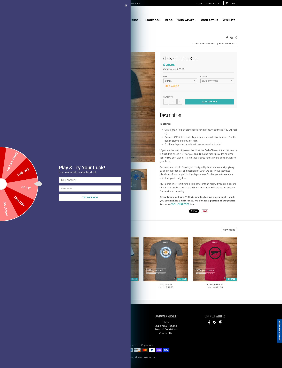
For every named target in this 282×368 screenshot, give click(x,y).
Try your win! (90, 197)
